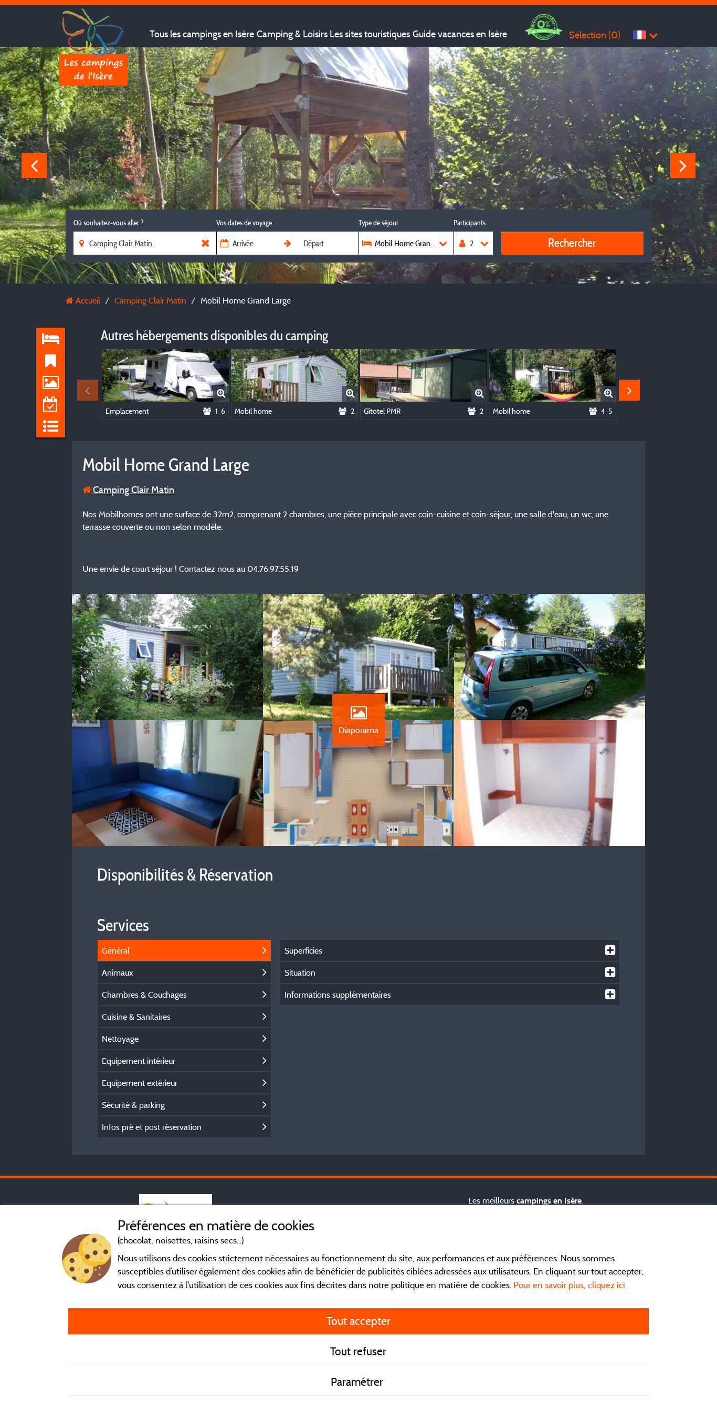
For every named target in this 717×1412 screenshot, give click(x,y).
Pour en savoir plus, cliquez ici (569, 1284)
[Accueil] (93, 29)
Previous (34, 165)
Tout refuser (358, 1351)
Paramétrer (358, 1381)
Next (682, 165)
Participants (470, 222)
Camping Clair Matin (132, 490)
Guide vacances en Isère (460, 34)
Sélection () (594, 35)
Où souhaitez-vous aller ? (108, 222)
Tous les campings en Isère (202, 34)
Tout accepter (358, 1320)
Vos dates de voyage (244, 222)
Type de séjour (378, 222)
